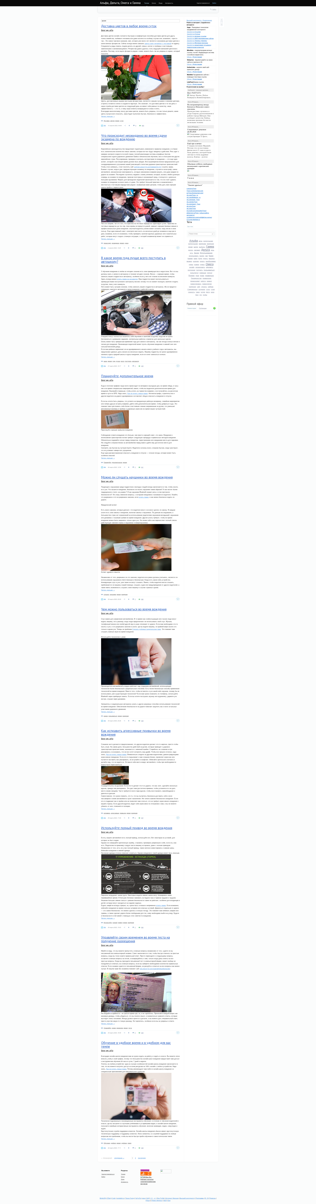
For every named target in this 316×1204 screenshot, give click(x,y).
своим (114, 1028)
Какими (190, 258)
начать (202, 261)
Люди (160, 3)
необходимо (211, 261)
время (190, 247)
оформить (209, 267)
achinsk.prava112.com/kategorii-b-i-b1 (147, 167)
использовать (193, 256)
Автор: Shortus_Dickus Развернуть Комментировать (199, 95)
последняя (142, 1158)
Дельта (205, 249)
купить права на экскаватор (127, 279)
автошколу (135, 361)
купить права (143, 497)
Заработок (194, 32)
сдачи (126, 243)
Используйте (108, 923)
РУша (148, 1200)
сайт (198, 287)
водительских (193, 244)
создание (201, 289)
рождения (192, 287)
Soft (148, 1198)
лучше (118, 361)
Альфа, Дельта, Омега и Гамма (120, 3)
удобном (124, 1143)
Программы (200, 1198)
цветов (112, 121)
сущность (191, 292)
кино (144, 1198)
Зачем (196, 253)
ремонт (209, 281)
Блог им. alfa (107, 30)
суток (121, 121)
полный (115, 923)
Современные (193, 289)
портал (209, 273)
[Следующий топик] (221, 24)
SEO (165, 1200)
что (200, 295)
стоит (213, 289)
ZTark (109, 1198)
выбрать (202, 247)
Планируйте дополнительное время (127, 376)
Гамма (210, 246)
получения (191, 270)
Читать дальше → (108, 116)
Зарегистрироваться (203, 3)
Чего (196, 295)
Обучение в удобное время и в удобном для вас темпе (136, 1044)
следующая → (119, 1158)
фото (208, 292)
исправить (107, 813)
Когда (200, 258)
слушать (106, 594)
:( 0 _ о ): (153, 1198)
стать (208, 289)
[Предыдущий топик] (221, 20)
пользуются (194, 273)
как (206, 255)
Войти (214, 3)
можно (189, 261)
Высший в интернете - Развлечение (199, 20)
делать (190, 250)
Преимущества (196, 278)
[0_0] (206, 1198)
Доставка (106, 121)
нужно (196, 264)
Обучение (107, 1143)
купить (205, 258)
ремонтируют (207, 284)
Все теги (190, 226)
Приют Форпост (157, 1200)
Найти (214, 9)
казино (201, 256)
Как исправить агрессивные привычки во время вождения (136, 732)
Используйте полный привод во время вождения (136, 828)
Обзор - (194, 57)
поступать (128, 361)
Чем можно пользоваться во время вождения (134, 609)
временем (120, 1028)
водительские (208, 241)
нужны (202, 264)
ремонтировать (195, 284)
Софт (114, 1198)
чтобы (205, 295)
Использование (206, 253)
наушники (113, 594)
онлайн (191, 267)
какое (105, 361)
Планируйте (107, 462)
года (114, 361)
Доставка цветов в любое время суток (129, 26)
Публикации (203, 308)
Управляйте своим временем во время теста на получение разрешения (135, 939)
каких (195, 258)
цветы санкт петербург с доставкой (158, 43)
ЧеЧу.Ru (138, 1198)
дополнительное (117, 462)
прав (197, 275)
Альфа (193, 240)
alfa (105, 125)
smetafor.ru (120, 1198)
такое (198, 292)
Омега (210, 264)
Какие (211, 255)
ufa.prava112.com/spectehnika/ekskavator (155, 968)
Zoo (169, 1200)
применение (207, 278)
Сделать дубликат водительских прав (146, 629)
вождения (210, 244)
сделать (204, 287)
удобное (113, 1143)
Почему (191, 275)
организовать (200, 267)
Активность (169, 3)
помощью (202, 273)
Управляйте (107, 1028)
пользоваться (209, 270)
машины (212, 258)
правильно (209, 275)
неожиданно (115, 243)
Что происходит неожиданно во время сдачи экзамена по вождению (134, 137)
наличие (196, 261)
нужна (191, 264)
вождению (202, 244)
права (202, 275)
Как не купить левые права (137, 393)
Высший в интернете (187, 1198)
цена (212, 292)
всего (122, 361)
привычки (123, 813)
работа (203, 281)
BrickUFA (103, 1198)
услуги (203, 292)
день (212, 250)
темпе (129, 1143)
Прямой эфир (195, 303)
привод (120, 923)
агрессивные (115, 813)
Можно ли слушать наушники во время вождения (137, 477)
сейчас (210, 286)
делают (197, 250)
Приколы (212, 1198)
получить (199, 270)
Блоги (154, 3)
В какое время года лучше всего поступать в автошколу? (133, 260)
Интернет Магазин (172, 1198)
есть (191, 253)
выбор (196, 247)
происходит (195, 281)
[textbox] (201, 233)
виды (200, 241)
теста (130, 1028)
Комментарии (192, 308)
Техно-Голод (129, 1198)
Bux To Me (160, 1198)
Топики (146, 3)
